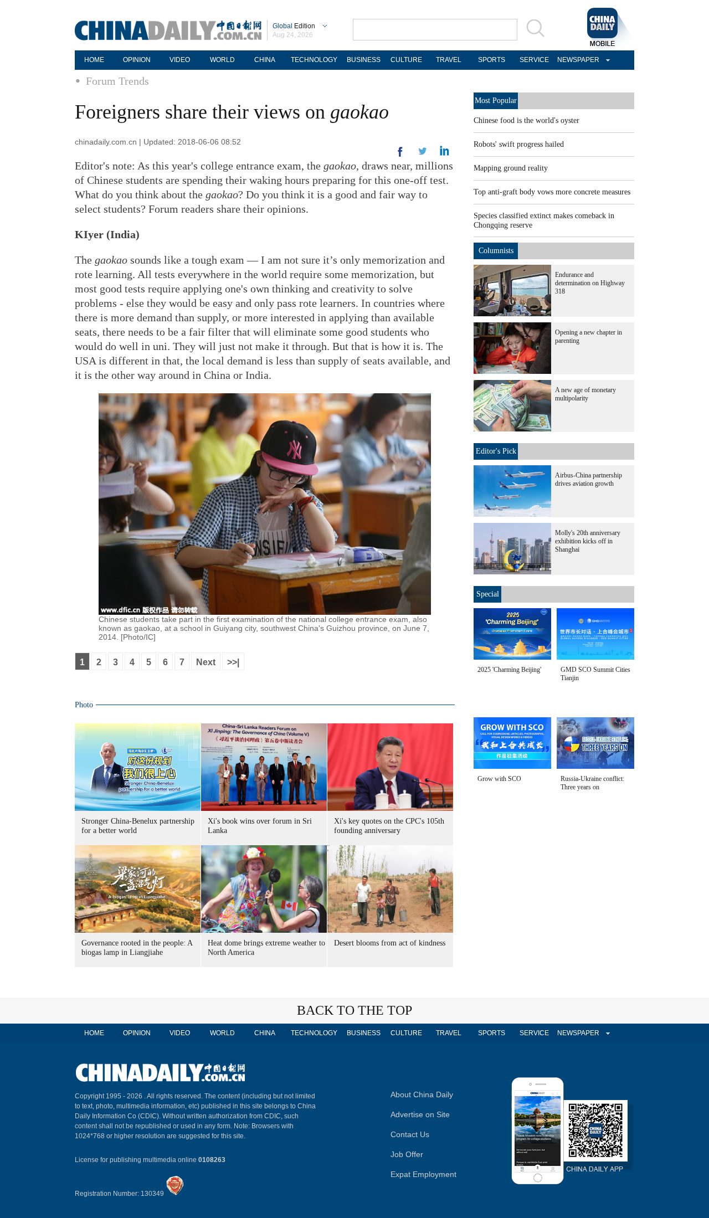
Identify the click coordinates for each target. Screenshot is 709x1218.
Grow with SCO (499, 779)
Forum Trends (117, 81)
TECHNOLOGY (314, 60)
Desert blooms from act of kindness (389, 943)
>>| (233, 662)
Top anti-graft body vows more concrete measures (552, 192)
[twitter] (444, 153)
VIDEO (179, 60)
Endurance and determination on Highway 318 (590, 283)
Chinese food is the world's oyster (526, 120)
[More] (400, 156)
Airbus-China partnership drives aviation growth (588, 479)
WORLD (222, 60)
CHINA (264, 60)
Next (205, 662)
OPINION (137, 60)
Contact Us (410, 1134)
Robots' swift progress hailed (519, 144)
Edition (294, 26)
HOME (94, 60)
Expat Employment (423, 1174)
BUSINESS (364, 60)
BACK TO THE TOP (354, 1010)
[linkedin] (423, 154)
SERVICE (534, 60)
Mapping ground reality (511, 168)
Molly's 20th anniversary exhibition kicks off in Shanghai (587, 541)
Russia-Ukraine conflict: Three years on (592, 783)
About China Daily (422, 1094)
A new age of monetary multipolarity (585, 394)
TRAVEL (448, 60)
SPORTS (491, 60)
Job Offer (407, 1154)
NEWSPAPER (576, 60)
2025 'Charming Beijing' (509, 670)
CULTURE (406, 60)
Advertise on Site (420, 1114)
